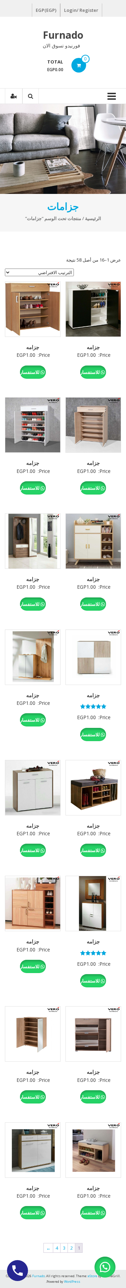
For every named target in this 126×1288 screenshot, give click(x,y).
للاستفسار (90, 372)
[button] (104, 1267)
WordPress (72, 1281)
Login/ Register (81, 10)
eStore (92, 1276)
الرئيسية (93, 218)
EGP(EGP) (46, 10)
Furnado (63, 35)
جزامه (93, 347)
